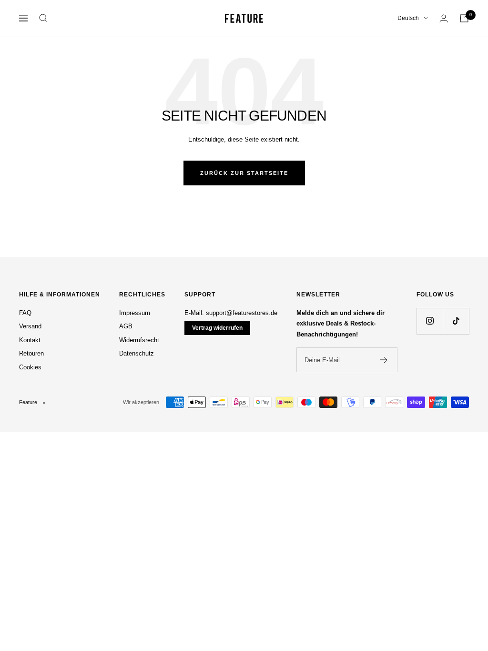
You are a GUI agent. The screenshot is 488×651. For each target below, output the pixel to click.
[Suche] (43, 18)
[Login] (443, 18)
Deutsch (408, 18)
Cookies (30, 367)
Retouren (31, 353)
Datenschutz (136, 353)
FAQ (25, 312)
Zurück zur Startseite (244, 173)
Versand (30, 326)
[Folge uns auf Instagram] (430, 321)
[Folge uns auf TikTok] (456, 321)
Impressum (134, 312)
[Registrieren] (384, 359)
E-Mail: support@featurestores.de (230, 312)
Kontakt (30, 340)
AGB (125, 326)
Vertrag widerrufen (217, 328)
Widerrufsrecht (139, 340)
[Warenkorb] (464, 18)
